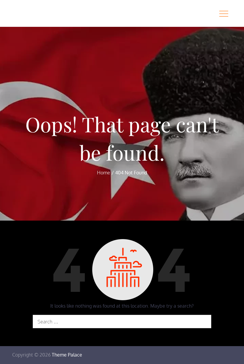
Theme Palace (67, 355)
